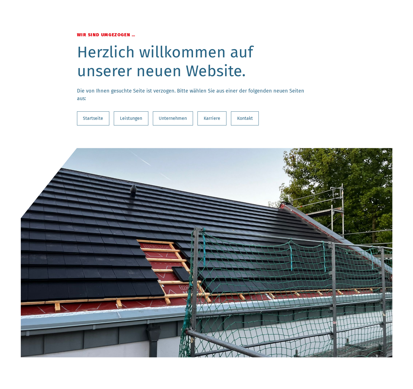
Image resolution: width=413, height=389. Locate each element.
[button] (32, 252)
